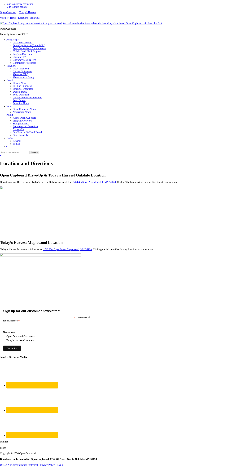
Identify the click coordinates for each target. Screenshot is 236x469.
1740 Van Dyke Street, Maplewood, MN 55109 (67, 249)
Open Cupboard (8, 12)
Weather (4, 17)
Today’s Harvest (27, 12)
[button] (7, 146)
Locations (23, 17)
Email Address (11, 320)
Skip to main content (16, 6)
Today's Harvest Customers (20, 340)
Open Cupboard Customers (20, 336)
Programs (34, 17)
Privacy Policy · (48, 465)
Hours (13, 17)
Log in (60, 465)
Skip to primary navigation (19, 4)
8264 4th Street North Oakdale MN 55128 (94, 182)
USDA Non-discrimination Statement (19, 465)
